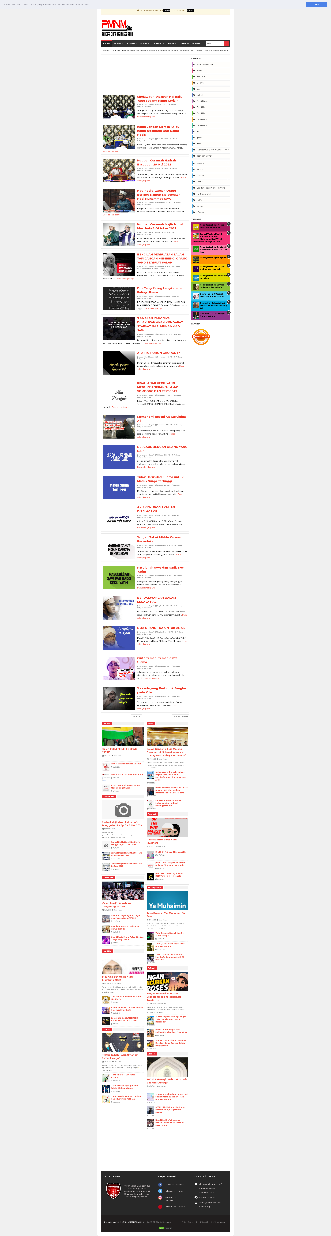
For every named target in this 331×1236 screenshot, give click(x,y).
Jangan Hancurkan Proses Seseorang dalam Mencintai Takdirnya (164, 996)
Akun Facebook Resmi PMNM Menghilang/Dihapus (125, 786)
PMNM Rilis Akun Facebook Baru (127, 774)
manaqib (201, 163)
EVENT (200, 95)
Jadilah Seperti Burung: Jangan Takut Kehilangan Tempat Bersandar (170, 1019)
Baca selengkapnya (146, 117)
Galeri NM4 (202, 125)
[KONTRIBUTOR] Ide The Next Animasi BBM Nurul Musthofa (170, 864)
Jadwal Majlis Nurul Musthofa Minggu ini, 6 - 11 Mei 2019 (125, 843)
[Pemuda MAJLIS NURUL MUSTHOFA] (117, 28)
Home (107, 43)
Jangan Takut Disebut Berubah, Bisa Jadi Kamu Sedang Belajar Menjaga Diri (171, 1043)
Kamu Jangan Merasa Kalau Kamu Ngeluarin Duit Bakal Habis (158, 131)
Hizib (199, 131)
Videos (151, 1054)
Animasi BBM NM (205, 64)
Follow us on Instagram (170, 1198)
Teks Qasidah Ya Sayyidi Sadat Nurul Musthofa (170, 945)
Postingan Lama (181, 716)
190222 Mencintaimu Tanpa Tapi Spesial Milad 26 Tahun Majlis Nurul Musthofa (171, 1096)
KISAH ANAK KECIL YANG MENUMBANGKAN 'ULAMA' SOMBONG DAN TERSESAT (157, 387)
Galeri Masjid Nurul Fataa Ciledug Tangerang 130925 (127, 938)
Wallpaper (201, 212)
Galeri (131, 43)
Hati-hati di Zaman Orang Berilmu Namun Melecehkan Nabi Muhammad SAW (159, 194)
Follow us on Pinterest (175, 1207)
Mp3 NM (107, 951)
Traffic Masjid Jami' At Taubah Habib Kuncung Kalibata (126, 1097)
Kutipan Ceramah (144, 107)
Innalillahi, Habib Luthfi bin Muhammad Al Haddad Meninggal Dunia (168, 803)
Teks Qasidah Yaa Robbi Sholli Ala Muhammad (212, 226)
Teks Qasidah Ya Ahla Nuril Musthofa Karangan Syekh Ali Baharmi (169, 957)
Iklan (199, 144)
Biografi (200, 83)
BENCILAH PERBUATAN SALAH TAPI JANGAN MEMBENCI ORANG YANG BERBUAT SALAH (162, 258)
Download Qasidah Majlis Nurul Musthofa (212, 314)
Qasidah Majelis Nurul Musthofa (211, 188)
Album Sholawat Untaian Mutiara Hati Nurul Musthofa (127, 1008)
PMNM (118, 43)
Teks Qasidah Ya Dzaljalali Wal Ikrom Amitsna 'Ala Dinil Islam (213, 249)
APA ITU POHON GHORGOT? (158, 353)
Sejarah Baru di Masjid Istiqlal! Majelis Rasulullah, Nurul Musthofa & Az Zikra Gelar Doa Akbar (170, 776)
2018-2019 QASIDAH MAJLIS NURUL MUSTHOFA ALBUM (124, 1019)
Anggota (159, 43)
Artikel (173, 105)
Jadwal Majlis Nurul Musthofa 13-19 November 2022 (127, 854)
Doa (198, 89)
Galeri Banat (202, 101)
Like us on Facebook (174, 1184)
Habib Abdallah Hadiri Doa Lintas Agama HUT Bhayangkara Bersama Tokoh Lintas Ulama (171, 790)
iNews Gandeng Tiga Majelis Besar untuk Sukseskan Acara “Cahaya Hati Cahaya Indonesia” (166, 752)
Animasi (152, 814)
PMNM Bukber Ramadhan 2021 (126, 764)
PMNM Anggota (218, 1222)
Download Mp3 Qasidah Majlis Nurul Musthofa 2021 (213, 295)
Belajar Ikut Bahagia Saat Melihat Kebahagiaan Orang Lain (171, 1030)
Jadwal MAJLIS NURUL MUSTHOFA (213, 150)
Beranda (136, 716)
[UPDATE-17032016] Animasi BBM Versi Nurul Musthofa (169, 874)
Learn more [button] (83, 4)
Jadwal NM (109, 796)
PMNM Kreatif (202, 1222)
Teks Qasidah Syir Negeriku (213, 257)
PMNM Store (187, 1222)
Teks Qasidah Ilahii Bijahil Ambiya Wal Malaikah (212, 268)
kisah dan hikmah (144, 268)
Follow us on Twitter (174, 1191)
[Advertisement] (145, 74)
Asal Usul (201, 77)
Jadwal (146, 43)
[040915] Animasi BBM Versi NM (170, 852)
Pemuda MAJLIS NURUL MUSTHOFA (121, 1222)
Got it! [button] (316, 5)
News (197, 43)
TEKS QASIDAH (204, 194)
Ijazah (199, 137)
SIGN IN (173, 43)
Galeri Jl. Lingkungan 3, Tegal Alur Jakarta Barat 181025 (125, 916)
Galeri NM (108, 878)
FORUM (185, 43)
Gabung (167, 10)
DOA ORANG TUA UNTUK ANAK (161, 628)
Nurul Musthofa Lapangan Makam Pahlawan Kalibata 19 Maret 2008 (169, 1122)
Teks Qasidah (154, 887)
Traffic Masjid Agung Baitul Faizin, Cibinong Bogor (124, 1086)
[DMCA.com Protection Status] (165, 1229)
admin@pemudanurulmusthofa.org (210, 1204)
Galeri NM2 (202, 113)
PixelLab (200, 176)
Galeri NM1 (201, 107)
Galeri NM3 (202, 119)
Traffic (107, 1029)
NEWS (200, 169)
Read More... (118, 756)
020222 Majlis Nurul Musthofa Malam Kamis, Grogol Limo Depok (170, 1109)
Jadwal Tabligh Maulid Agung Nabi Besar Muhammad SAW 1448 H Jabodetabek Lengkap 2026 (208, 238)
